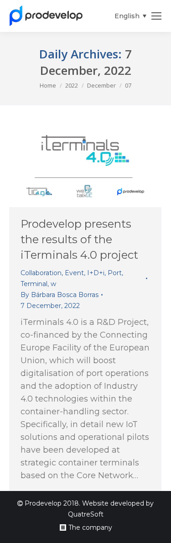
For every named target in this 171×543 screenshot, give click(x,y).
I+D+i (95, 273)
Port (115, 273)
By (59, 295)
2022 (71, 85)
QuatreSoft (86, 514)
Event (74, 273)
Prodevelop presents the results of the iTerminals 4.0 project (79, 239)
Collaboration (41, 273)
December (101, 85)
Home (48, 85)
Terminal (34, 284)
